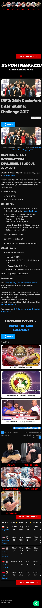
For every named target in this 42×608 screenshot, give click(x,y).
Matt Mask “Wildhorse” (5, 565)
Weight (21, 522)
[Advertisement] (21, 33)
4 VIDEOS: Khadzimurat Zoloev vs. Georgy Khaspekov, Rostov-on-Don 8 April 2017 (32, 435)
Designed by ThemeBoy (6, 602)
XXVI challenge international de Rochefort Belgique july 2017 (25, 148)
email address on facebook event (27, 282)
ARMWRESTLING (36, 118)
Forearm (35, 522)
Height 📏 (14, 522)
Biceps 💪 (28, 522)
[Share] (36, 603)
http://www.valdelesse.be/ (9, 304)
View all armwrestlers (28, 56)
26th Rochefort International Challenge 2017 (26, 428)
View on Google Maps (8, 175)
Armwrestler (5, 522)
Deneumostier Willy (10, 282)
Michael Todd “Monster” (5, 541)
